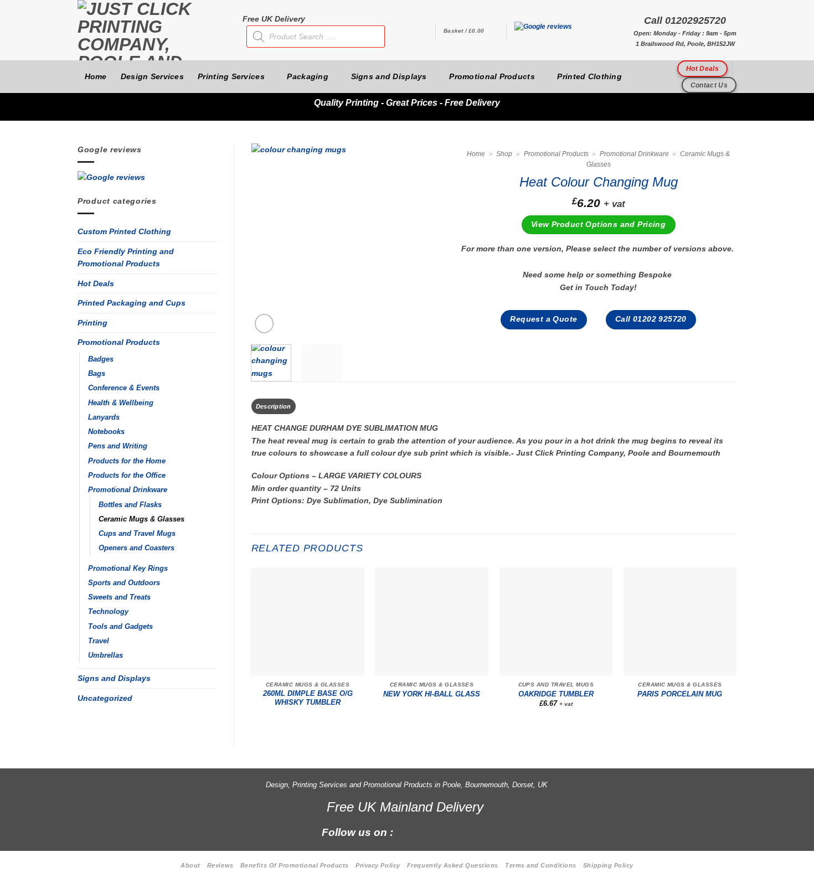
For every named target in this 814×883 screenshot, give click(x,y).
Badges (101, 359)
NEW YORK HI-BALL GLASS (431, 694)
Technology (108, 612)
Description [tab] (273, 406)
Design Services (152, 76)
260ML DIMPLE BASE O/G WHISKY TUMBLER (308, 698)
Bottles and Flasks (130, 505)
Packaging (307, 76)
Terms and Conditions (540, 865)
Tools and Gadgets (120, 627)
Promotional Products (492, 76)
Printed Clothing (589, 76)
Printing (92, 322)
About (190, 865)
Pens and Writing (117, 446)
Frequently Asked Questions (452, 865)
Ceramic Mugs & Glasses (141, 519)
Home (96, 76)
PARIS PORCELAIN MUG (679, 694)
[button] (471, 31)
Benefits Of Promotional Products (294, 865)
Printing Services (231, 76)
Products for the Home (127, 461)
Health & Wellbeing (120, 403)
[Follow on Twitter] (445, 831)
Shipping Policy (608, 865)
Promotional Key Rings (128, 568)
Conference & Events (123, 388)
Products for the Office (127, 475)
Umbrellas (105, 655)
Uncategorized (105, 698)
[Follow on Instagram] (426, 831)
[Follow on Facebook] (407, 831)
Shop (504, 154)
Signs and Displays (389, 76)
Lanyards (104, 417)
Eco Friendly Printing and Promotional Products (126, 257)
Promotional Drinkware (127, 490)
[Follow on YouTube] (483, 831)
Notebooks (106, 432)
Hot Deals (96, 283)
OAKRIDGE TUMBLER (556, 694)
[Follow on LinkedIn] (464, 831)
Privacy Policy (378, 865)
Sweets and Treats (119, 597)
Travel (98, 641)
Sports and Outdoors (124, 583)
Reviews (220, 865)
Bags (96, 374)
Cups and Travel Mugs (137, 534)
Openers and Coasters (136, 548)
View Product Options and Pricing (598, 224)
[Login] (421, 31)
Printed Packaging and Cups (132, 302)
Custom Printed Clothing (124, 231)
